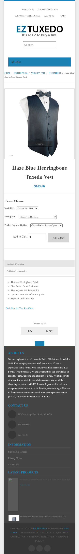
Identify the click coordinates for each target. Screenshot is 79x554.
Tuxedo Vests (21, 73)
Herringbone (55, 73)
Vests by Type (38, 73)
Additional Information (17, 271)
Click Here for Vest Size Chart (19, 308)
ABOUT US (49, 15)
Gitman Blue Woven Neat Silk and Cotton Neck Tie (43, 516)
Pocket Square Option (15, 225)
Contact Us (13, 464)
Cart (63, 15)
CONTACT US (28, 9)
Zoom (10, 155)
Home (7, 73)
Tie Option (10, 216)
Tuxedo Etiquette (54, 532)
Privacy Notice (15, 458)
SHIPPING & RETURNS (48, 9)
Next (49, 331)
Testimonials (29, 532)
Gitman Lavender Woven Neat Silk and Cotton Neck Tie (45, 479)
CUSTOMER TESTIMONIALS (27, 15)
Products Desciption (15, 263)
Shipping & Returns (17, 451)
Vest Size (9, 208)
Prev (29, 331)
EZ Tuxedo (40, 528)
